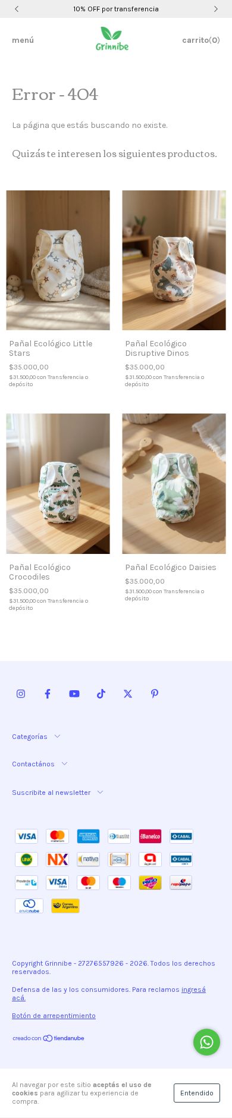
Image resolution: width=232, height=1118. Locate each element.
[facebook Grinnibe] (48, 694)
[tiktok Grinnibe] (101, 694)
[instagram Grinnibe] (21, 694)
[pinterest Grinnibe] (155, 694)
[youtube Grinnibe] (74, 694)
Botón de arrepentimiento (54, 1015)
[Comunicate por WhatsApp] (206, 1042)
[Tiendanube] (49, 1040)
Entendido (197, 1093)
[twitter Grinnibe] (128, 694)
